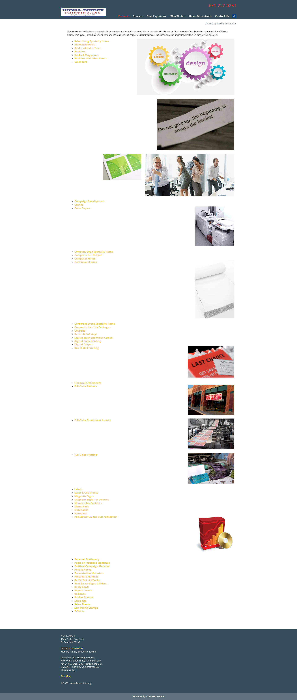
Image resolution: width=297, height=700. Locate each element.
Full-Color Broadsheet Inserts (92, 420)
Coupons (79, 330)
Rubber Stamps (83, 597)
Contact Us (222, 16)
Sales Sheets (82, 604)
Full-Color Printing (85, 454)
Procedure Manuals (86, 576)
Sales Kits (80, 601)
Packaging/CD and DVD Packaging (95, 517)
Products (123, 16)
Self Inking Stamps (86, 608)
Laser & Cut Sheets (86, 492)
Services (138, 16)
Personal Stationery (86, 559)
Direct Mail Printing (86, 348)
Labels (78, 489)
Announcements (84, 44)
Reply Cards (81, 587)
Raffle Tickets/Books (87, 580)
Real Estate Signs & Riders (90, 583)
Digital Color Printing (87, 341)
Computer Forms (84, 258)
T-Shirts (79, 611)
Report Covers (83, 590)
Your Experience (157, 16)
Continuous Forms (85, 262)
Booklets (79, 51)
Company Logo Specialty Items (93, 251)
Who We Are (177, 16)
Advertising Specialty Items (91, 41)
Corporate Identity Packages (92, 327)
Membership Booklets (88, 503)
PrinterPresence (155, 696)
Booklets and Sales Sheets (90, 58)
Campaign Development (89, 201)
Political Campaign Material (92, 566)
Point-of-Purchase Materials (92, 563)
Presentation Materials (88, 573)
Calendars (80, 62)
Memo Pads (81, 506)
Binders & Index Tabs (87, 48)
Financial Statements (87, 383)
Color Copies (82, 208)
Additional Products (226, 23)
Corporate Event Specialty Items (94, 323)
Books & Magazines (86, 55)
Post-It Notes (82, 569)
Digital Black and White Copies (93, 337)
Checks (78, 204)
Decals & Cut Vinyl (85, 334)
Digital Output (83, 344)
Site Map (66, 676)
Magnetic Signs (84, 496)
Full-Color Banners (85, 386)
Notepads (80, 513)
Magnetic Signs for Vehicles (91, 499)
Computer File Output (88, 255)
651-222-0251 (222, 5)
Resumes (80, 594)
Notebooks (81, 510)
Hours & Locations (200, 16)
